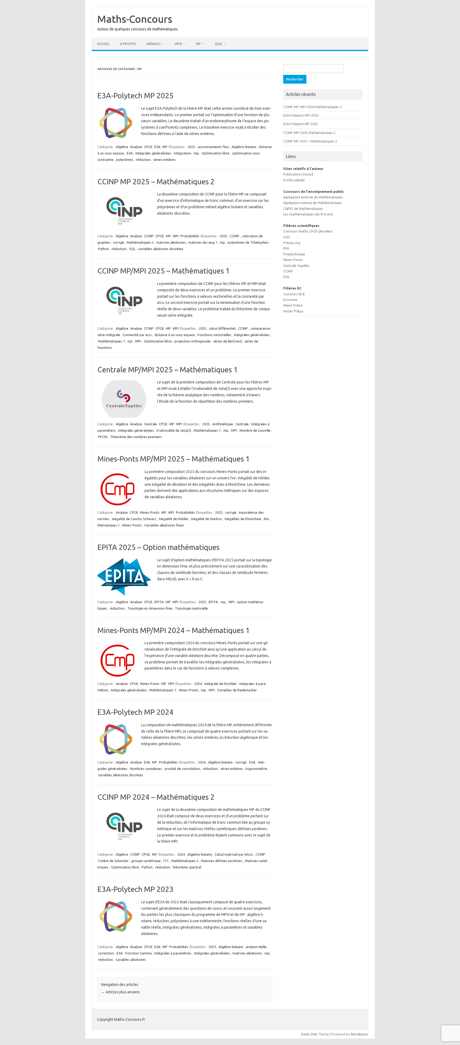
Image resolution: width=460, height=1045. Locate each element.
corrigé (118, 242)
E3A (157, 147)
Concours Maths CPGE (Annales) (307, 231)
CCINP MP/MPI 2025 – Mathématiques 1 (163, 271)
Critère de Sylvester (113, 861)
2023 (212, 947)
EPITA (159, 602)
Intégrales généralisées (153, 153)
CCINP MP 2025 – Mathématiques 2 (156, 181)
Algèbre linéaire (244, 147)
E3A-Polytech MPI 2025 (301, 115)
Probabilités (189, 236)
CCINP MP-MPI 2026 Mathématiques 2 (312, 107)
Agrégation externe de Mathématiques (313, 197)
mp (196, 153)
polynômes (124, 159)
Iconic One (309, 1034)
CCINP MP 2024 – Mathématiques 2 (156, 797)
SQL (132, 249)
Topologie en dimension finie (149, 608)
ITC (166, 861)
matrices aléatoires (171, 242)
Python (103, 249)
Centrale (150, 424)
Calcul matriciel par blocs (234, 854)
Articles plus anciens (120, 992)
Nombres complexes (146, 768)
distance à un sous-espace (174, 335)
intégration (182, 153)
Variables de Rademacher (237, 690)
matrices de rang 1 (202, 242)
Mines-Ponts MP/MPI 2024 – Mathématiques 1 (173, 630)
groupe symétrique (146, 861)
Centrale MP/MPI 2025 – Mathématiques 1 (167, 369)
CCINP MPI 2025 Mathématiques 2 (309, 132)
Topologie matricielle (191, 608)
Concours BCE (294, 294)
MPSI (178, 44)
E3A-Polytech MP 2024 (135, 712)
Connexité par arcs (137, 335)
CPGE (148, 147)
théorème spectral (187, 867)
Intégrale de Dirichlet (220, 683)
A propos (128, 44)
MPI (176, 236)
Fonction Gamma (138, 953)
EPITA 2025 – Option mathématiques (158, 547)
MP (198, 44)
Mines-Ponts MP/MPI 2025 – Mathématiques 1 (173, 459)
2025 (191, 147)
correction (106, 953)
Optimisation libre (215, 153)
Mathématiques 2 (140, 242)
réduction (143, 159)
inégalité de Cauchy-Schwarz (134, 519)
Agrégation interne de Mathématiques (312, 203)
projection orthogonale (192, 341)
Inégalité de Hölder (173, 519)
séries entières (164, 159)
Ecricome (290, 299)
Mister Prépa (293, 311)
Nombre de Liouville (255, 430)
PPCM (102, 437)
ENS (286, 248)
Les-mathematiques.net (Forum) (308, 214)
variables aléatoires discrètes (160, 249)
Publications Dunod (298, 174)
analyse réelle (256, 947)
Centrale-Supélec (296, 265)
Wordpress (359, 1034)
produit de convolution (182, 768)
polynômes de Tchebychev (248, 242)
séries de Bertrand (227, 341)
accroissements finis (213, 147)
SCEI (286, 237)
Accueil (103, 44)
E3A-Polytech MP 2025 (135, 95)
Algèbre (122, 147)
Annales (153, 44)
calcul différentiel (222, 328)
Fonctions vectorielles (214, 335)
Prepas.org (291, 242)
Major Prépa (292, 305)
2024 (198, 683)
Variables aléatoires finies (164, 525)
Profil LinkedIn (294, 180)
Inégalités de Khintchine (243, 519)
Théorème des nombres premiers (136, 437)
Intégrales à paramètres (172, 953)
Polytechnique (294, 254)
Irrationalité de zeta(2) (174, 430)
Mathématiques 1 (111, 341)
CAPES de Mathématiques (303, 208)
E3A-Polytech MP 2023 (135, 889)
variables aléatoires (131, 959)
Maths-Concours (134, 19)
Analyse (136, 147)
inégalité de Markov (206, 519)
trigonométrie (256, 768)
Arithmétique (222, 424)
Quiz (219, 44)
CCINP (149, 236)
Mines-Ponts (149, 512)
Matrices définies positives (221, 861)
